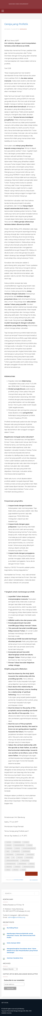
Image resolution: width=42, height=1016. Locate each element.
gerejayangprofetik (29, 848)
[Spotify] (38, 3)
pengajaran (25, 860)
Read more (31, 873)
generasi (9, 848)
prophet (17, 866)
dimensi (9, 845)
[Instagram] (35, 3)
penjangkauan (11, 863)
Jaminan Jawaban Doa (15, 958)
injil (8, 851)
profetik (9, 866)
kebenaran (26, 851)
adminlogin (23, 29)
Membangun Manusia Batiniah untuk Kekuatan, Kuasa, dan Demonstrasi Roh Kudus (21, 935)
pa (13, 857)
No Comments (34, 880)
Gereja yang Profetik (16, 24)
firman (30, 845)
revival (16, 869)
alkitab (9, 842)
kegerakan (10, 854)
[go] (36, 894)
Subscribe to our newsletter (14, 980)
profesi (32, 863)
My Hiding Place (12, 928)
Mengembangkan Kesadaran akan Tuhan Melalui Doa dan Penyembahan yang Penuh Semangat (22, 950)
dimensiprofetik (19, 845)
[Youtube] (31, 3)
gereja (18, 848)
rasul (8, 869)
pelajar (20, 857)
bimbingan (17, 842)
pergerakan (22, 863)
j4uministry (16, 851)
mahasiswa (30, 854)
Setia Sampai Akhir (13, 943)
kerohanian (20, 854)
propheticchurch (29, 866)
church (26, 842)
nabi (8, 857)
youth (23, 869)
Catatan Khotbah (18, 879)
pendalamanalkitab (12, 860)
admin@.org (16, 917)
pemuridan (29, 857)
